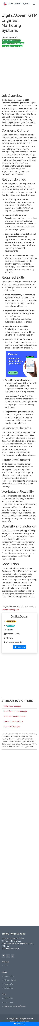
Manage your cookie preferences (15, 1006)
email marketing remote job (13, 43)
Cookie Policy (8, 998)
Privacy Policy (8, 1002)
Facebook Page (9, 976)
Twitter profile (8, 984)
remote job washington (11, 40)
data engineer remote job (12, 46)
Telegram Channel (10, 980)
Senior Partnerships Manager (15, 711)
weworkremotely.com (10, 609)
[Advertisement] (19, 68)
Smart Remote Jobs (18, 3)
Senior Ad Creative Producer (15, 716)
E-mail (6, 966)
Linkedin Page (8, 988)
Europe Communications (13, 721)
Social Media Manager (12, 706)
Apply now (20, 1024)
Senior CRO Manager (12, 726)
